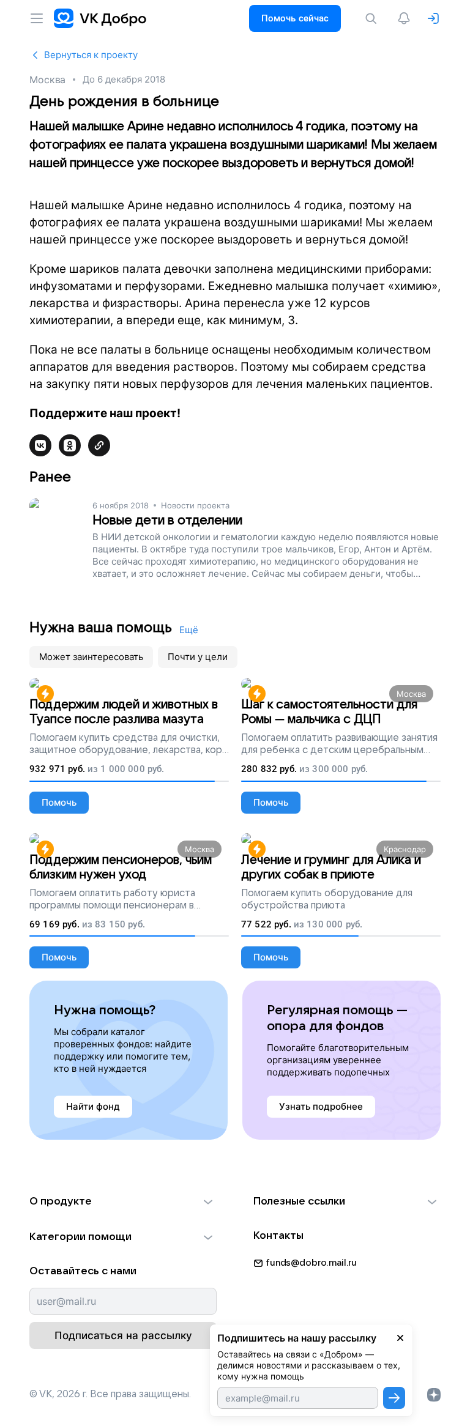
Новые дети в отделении (167, 520)
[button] (123, 1201)
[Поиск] (373, 18)
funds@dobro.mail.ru (311, 1263)
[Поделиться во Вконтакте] (40, 445)
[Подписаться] (394, 1398)
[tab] (91, 657)
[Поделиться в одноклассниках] (70, 445)
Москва (47, 79)
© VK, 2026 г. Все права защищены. (110, 1394)
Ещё (188, 630)
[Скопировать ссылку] (99, 445)
